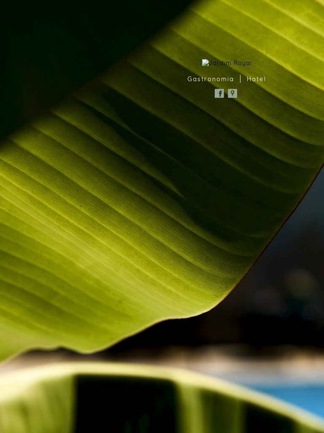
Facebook (219, 93)
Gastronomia (210, 79)
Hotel (256, 79)
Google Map (232, 93)
